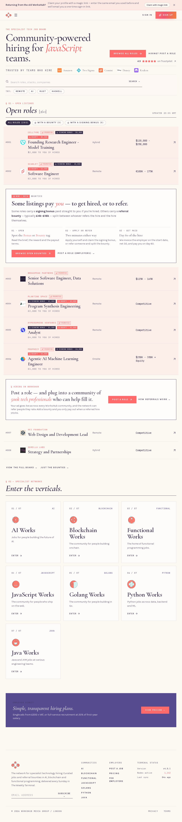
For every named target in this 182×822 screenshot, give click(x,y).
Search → (134, 81)
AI (32, 91)
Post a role (120, 399)
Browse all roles (126, 53)
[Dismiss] (174, 5)
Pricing (114, 773)
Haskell (57, 91)
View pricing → (155, 710)
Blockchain (89, 773)
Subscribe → (64, 794)
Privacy (153, 811)
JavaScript (88, 783)
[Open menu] (16, 15)
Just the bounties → (55, 467)
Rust (43, 91)
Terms (167, 811)
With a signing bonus (87, 122)
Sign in (147, 15)
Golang (86, 788)
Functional (88, 778)
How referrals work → (154, 399)
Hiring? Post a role (162, 53)
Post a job (116, 768)
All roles (18, 122)
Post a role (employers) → (76, 253)
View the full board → (22, 467)
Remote (20, 91)
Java (84, 797)
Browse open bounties (31, 253)
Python (86, 792)
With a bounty (49, 122)
